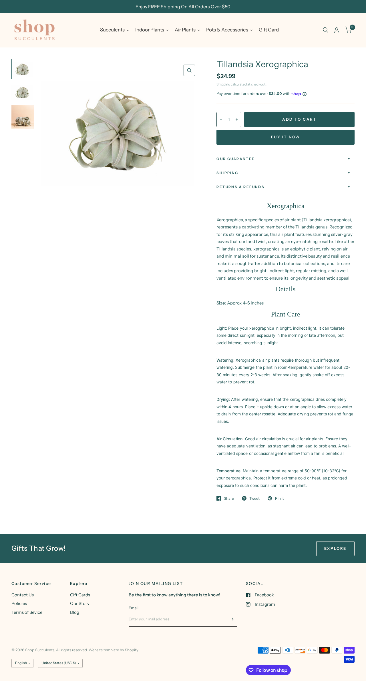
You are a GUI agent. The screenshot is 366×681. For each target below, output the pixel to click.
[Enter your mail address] (231, 619)
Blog (74, 612)
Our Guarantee (235, 159)
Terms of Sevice (26, 612)
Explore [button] (335, 548)
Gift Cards (80, 595)
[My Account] (336, 30)
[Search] (325, 30)
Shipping (223, 84)
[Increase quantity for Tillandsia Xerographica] (236, 119)
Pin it (279, 498)
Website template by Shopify (113, 650)
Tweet (254, 498)
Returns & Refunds (240, 187)
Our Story (79, 603)
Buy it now (285, 137)
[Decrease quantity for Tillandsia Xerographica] (221, 119)
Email (133, 608)
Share (229, 498)
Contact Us (22, 595)
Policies (19, 603)
